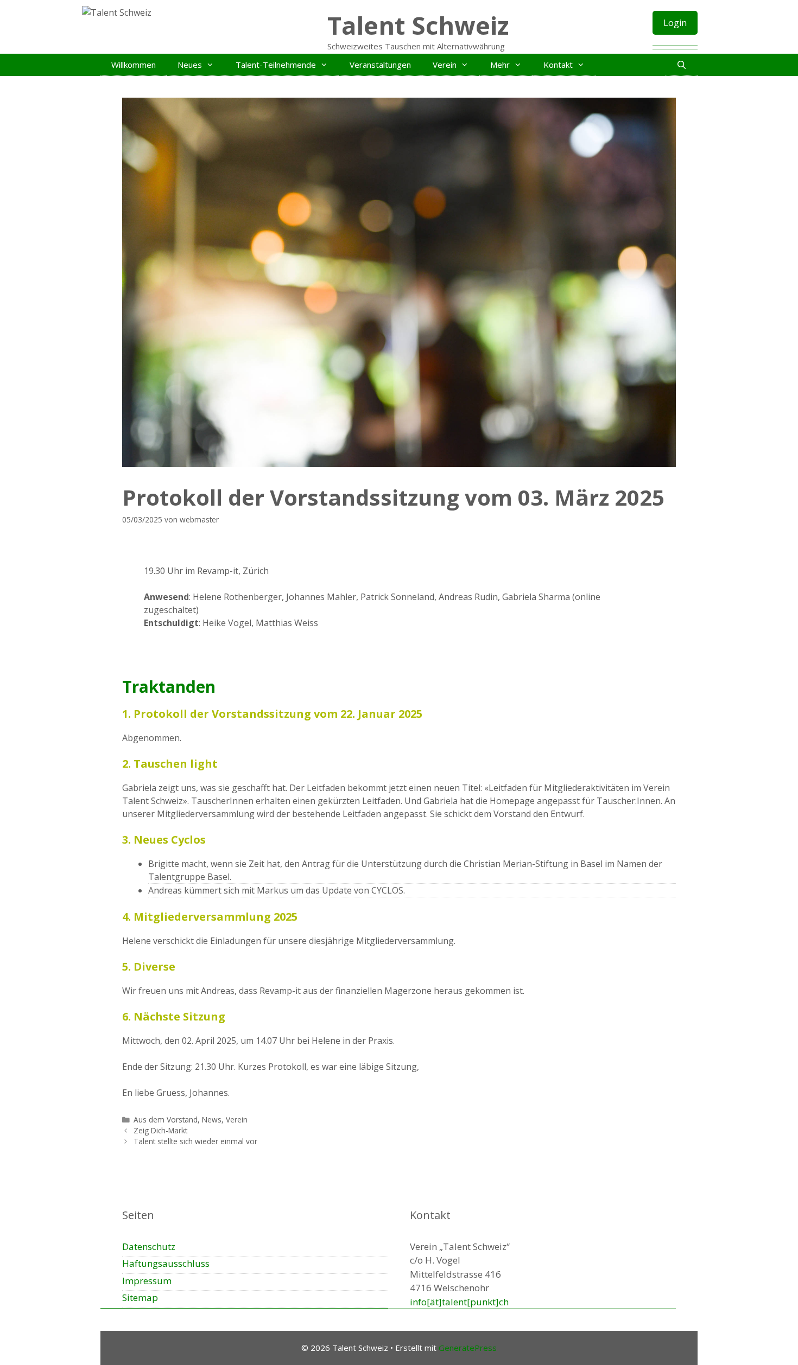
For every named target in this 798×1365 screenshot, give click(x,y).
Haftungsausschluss (166, 1263)
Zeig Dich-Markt (160, 1130)
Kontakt (558, 64)
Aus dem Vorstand (166, 1119)
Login (675, 23)
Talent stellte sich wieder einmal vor (195, 1141)
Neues (190, 64)
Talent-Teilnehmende (276, 64)
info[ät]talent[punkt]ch (459, 1302)
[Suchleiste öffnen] (682, 64)
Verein (445, 64)
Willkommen (133, 64)
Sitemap (140, 1297)
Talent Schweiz (418, 25)
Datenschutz (148, 1246)
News (211, 1119)
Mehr (500, 64)
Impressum (147, 1280)
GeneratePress (468, 1347)
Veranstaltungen (380, 64)
